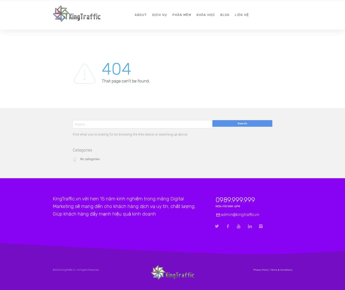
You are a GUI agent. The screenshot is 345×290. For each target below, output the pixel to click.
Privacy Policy (261, 269)
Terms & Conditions (281, 269)
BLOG (225, 15)
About (141, 15)
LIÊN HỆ (242, 15)
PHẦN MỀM (181, 15)
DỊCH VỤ (159, 15)
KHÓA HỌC (205, 15)
